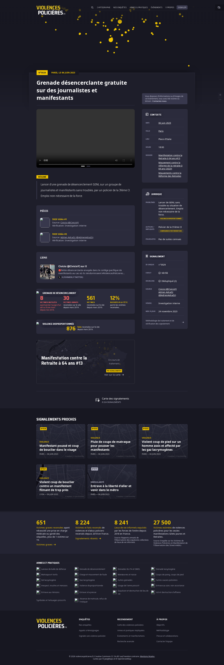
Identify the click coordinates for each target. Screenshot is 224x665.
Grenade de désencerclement (92, 569)
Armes (139, 7)
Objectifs (160, 625)
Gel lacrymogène (48, 580)
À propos (169, 7)
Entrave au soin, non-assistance (170, 585)
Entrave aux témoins (50, 592)
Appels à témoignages (89, 630)
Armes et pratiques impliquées (130, 630)
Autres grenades (125, 580)
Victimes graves (44, 544)
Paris (161, 131)
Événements (156, 7)
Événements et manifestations (131, 636)
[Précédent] (40, 138)
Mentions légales (147, 656)
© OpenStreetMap (215, 105)
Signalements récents (86, 538)
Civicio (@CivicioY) (69, 222)
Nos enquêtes (120, 7)
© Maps (201, 105)
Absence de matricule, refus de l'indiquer (93, 600)
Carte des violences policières (130, 625)
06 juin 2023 (164, 122)
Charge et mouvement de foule (93, 574)
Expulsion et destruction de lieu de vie (133, 592)
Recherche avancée (125, 641)
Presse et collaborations (167, 636)
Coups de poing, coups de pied (170, 574)
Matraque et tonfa (49, 574)
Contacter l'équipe (164, 641)
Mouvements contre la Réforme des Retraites (169, 174)
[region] (85, 138)
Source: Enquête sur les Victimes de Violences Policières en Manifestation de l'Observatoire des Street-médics (170, 543)
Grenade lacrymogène (165, 569)
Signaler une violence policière (92, 636)
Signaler (182, 7)
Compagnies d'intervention (171, 231)
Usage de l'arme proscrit (128, 585)
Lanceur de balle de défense (53, 569)
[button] (80, 34)
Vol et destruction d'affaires (168, 592)
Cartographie (103, 7)
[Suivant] (131, 138)
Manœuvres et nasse (127, 574)
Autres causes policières (167, 580)
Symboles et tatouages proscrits (51, 600)
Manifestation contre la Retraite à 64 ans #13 (170, 157)
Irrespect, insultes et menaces (54, 585)
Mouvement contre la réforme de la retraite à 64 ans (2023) (170, 165)
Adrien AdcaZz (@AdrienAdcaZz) (76, 237)
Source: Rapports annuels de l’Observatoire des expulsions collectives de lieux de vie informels (131, 540)
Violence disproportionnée (170, 218)
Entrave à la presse (88, 592)
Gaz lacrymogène (87, 580)
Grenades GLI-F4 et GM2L (129, 569)
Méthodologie (162, 630)
